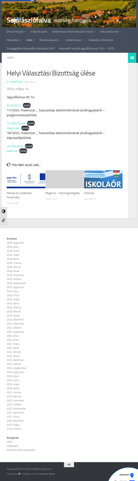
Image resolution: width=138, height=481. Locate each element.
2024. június (13, 339)
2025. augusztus (15, 287)
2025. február (14, 311)
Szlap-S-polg (13, 128)
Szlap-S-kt (12, 150)
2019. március (14, 428)
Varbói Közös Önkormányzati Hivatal (72, 31)
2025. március (14, 307)
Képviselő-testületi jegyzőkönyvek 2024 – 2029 (86, 48)
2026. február (14, 267)
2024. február (14, 351)
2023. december (15, 360)
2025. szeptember (16, 283)
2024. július (13, 335)
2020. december (15, 420)
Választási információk (101, 40)
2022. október (14, 404)
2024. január (13, 356)
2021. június (13, 416)
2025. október (14, 279)
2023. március (14, 392)
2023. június (13, 380)
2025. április (13, 303)
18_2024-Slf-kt (15, 146)
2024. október (14, 327)
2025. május (13, 299)
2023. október (14, 364)
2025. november (15, 275)
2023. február (14, 396)
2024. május (13, 343)
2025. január (13, 315)
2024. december (15, 319)
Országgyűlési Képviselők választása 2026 (30, 48)
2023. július (13, 376)
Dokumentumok (109, 31)
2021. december (15, 412)
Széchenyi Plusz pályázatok (21, 450)
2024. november (15, 323)
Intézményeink (39, 31)
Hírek (29, 40)
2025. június (13, 295)
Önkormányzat (15, 31)
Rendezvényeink (48, 40)
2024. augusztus (15, 331)
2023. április (13, 388)
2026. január (13, 271)
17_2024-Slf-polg (16, 123)
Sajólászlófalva (29, 20)
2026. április (13, 258)
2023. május (13, 384)
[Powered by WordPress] (19, 474)
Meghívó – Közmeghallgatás (62, 193)
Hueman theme (47, 474)
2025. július (13, 291)
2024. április (13, 347)
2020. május (13, 424)
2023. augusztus (15, 372)
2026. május (13, 254)
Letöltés (27, 105)
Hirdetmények (73, 40)
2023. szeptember (16, 368)
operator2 (16, 82)
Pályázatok (13, 40)
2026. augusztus (15, 242)
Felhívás (89, 193)
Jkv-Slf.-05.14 (14, 105)
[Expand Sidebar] (132, 58)
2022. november (15, 400)
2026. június (13, 250)
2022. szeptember (16, 408)
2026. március (14, 263)
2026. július (13, 246)
